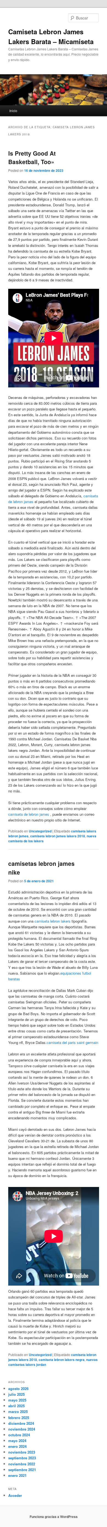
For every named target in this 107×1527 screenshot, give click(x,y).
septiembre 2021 (22, 1469)
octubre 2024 (19, 1434)
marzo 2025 (18, 1411)
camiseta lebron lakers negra (62, 1359)
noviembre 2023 (21, 1452)
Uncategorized (40, 831)
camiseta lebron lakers (53, 921)
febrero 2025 (18, 1417)
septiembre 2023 (22, 1457)
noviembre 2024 (21, 1429)
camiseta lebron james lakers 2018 (57, 836)
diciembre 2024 (21, 1423)
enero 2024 (17, 1446)
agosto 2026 (18, 1388)
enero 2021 (17, 1475)
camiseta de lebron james (28, 814)
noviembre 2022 (21, 1463)
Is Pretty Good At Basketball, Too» (32, 157)
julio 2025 (16, 1394)
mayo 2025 (17, 1400)
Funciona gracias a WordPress (54, 1516)
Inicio (13, 110)
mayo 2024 (17, 1440)
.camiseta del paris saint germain (72, 1042)
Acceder (15, 1495)
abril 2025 (16, 1405)
